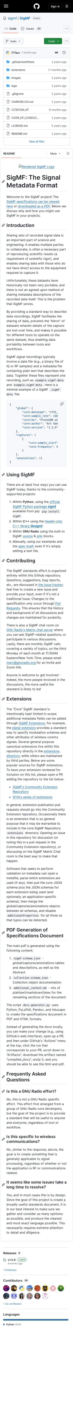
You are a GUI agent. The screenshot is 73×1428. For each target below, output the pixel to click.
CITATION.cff (19, 109)
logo (14, 85)
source (28, 536)
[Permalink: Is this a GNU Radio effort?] (3, 1091)
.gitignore (17, 93)
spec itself (25, 546)
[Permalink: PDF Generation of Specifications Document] (3, 932)
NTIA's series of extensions (32, 797)
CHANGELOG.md (22, 101)
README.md (19, 133)
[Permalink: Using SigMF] (3, 474)
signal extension (24, 728)
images (16, 77)
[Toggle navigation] (6, 6)
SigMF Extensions (32, 723)
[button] (62, 404)
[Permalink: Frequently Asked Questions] (3, 1076)
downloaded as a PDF (34, 206)
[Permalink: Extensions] (3, 699)
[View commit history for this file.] (64, 52)
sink (39, 536)
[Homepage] (36, 6)
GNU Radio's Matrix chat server (29, 630)
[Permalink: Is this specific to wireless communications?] (3, 1139)
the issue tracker (50, 585)
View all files (36, 141)
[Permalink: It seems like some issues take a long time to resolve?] (3, 1184)
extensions (18, 69)
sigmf (12, 18)
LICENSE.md (19, 125)
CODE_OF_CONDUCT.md (27, 117)
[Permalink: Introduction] (3, 225)
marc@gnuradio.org (21, 662)
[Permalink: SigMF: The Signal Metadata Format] (3, 181)
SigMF (25, 18)
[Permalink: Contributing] (3, 560)
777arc (15, 52)
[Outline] (68, 153)
